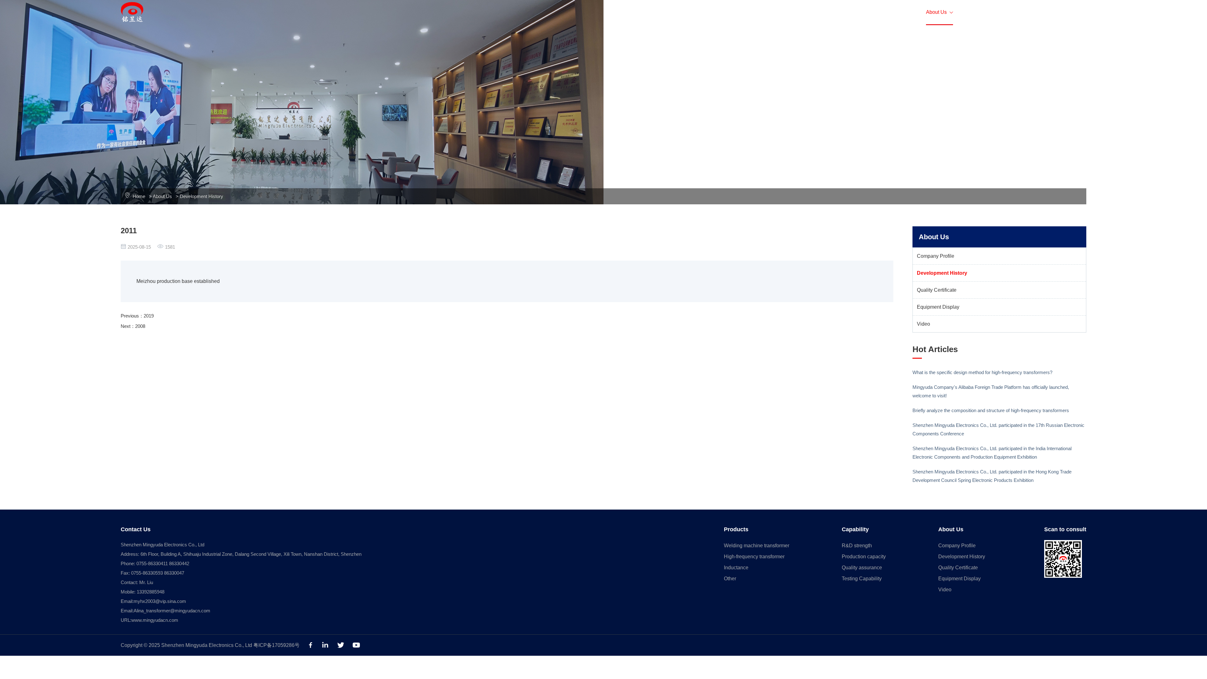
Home (772, 12)
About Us (939, 12)
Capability (892, 12)
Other (730, 578)
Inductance (736, 567)
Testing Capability (862, 578)
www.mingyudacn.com (154, 620)
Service (805, 12)
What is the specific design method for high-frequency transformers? (982, 372)
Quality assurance (862, 567)
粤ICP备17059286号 (276, 645)
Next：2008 (133, 326)
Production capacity (864, 556)
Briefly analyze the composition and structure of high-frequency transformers (990, 410)
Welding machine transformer (756, 545)
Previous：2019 (137, 315)
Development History (201, 196)
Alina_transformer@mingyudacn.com (172, 610)
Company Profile (935, 256)
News (981, 12)
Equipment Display (938, 307)
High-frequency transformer (754, 556)
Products (846, 12)
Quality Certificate (936, 290)
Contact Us (1022, 12)
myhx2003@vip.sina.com (160, 601)
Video (923, 324)
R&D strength (857, 545)
